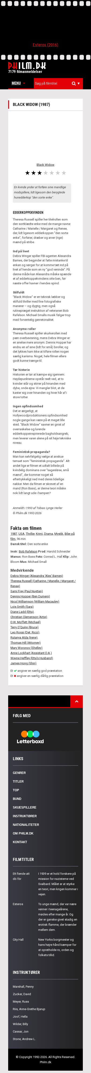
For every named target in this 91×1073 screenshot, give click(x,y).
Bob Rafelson (28, 551)
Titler (18, 781)
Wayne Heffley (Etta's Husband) (31, 658)
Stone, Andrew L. (24, 1039)
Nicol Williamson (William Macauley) (34, 601)
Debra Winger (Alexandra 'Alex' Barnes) (36, 576)
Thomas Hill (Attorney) (25, 642)
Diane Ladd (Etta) (22, 612)
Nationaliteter (26, 825)
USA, (21, 533)
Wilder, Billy (20, 1024)
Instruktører (25, 816)
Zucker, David (22, 994)
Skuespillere (24, 807)
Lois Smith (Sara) (22, 606)
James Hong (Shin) (23, 663)
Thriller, (30, 533)
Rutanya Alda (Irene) (24, 637)
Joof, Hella (20, 1016)
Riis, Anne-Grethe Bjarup (29, 1009)
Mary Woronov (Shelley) (26, 648)
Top (16, 790)
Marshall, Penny (23, 986)
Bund (17, 799)
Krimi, (39, 533)
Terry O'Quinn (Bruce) (24, 627)
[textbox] (59, 83)
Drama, (49, 533)
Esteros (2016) (45, 44)
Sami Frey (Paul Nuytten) (26, 591)
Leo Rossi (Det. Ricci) (24, 632)
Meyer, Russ (21, 1001)
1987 (13, 533)
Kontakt (20, 842)
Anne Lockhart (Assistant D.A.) (31, 653)
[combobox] (58, 83)
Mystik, (59, 533)
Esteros (18, 904)
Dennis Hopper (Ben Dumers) (30, 596)
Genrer (19, 773)
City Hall (18, 939)
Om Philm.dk (23, 833)
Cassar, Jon (20, 1031)
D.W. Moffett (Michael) (25, 622)
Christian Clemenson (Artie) (28, 617)
